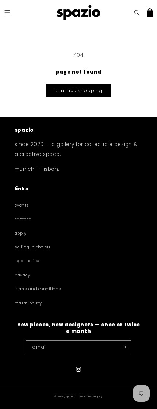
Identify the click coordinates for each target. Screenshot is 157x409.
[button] (7, 12)
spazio (70, 396)
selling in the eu (32, 247)
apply (20, 233)
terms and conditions (38, 289)
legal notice (27, 261)
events (22, 205)
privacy (22, 275)
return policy (28, 303)
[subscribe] (124, 347)
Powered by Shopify (89, 396)
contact (23, 219)
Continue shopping (78, 90)
